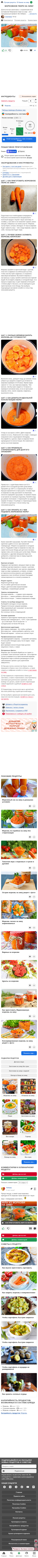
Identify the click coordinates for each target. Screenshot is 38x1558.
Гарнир (28, 1136)
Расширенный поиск (19, 1540)
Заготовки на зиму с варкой (19, 1071)
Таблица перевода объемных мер (13, 110)
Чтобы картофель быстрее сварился (18, 1317)
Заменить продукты (8, 101)
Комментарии (33, 20)
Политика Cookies (19, 1504)
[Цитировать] (30, 1229)
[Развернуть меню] (36, 1549)
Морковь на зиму (10, 1095)
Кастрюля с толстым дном (12, 166)
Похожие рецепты (20, 20)
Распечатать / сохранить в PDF (17, 710)
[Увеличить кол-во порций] (36, 99)
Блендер (6, 172)
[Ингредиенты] (36, 1541)
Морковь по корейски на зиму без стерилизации (16, 832)
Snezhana (8, 16)
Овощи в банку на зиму (19, 1075)
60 (35, 50)
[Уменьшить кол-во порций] (36, 102)
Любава (9, 1188)
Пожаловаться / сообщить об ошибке (19, 714)
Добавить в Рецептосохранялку (17, 704)
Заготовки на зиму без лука (19, 1066)
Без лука (28, 1157)
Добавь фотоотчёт (19, 1174)
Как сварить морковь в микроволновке (18, 1292)
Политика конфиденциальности (19, 1500)
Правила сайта (19, 1496)
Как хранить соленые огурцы (14, 1394)
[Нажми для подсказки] (27, 114)
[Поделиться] (36, 1545)
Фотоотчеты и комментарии (19, 1543)
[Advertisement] (19, 72)
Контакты (19, 1512)
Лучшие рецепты (19, 1518)
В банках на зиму (28, 1095)
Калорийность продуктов (19, 1526)
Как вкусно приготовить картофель (17, 1268)
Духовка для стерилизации (12, 176)
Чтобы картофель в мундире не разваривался (15, 1368)
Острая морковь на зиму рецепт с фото (18, 892)
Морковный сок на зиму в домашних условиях (17, 801)
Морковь (8, 105)
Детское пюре (19, 1062)
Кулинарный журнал (19, 1529)
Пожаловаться (8, 20)
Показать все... (29, 1162)
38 (6, 50)
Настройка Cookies (19, 1508)
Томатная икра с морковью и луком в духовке (18, 863)
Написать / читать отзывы (15, 707)
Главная (19, 1492)
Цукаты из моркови (10, 981)
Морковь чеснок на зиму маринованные (12, 922)
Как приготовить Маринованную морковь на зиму (15, 1011)
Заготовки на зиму (28, 1116)
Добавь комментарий (19, 1178)
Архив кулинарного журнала (19, 1533)
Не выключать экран (29, 96)
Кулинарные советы (19, 1522)
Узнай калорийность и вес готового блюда (19, 139)
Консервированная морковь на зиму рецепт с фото (17, 1042)
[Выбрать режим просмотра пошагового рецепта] (34, 213)
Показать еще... (29, 1053)
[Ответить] (35, 1229)
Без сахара (10, 1136)
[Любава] (3, 1189)
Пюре (10, 1116)
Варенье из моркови (10, 952)
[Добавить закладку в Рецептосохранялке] (31, 50)
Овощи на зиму (10, 1157)
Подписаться (19, 1471)
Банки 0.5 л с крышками (11, 174)
